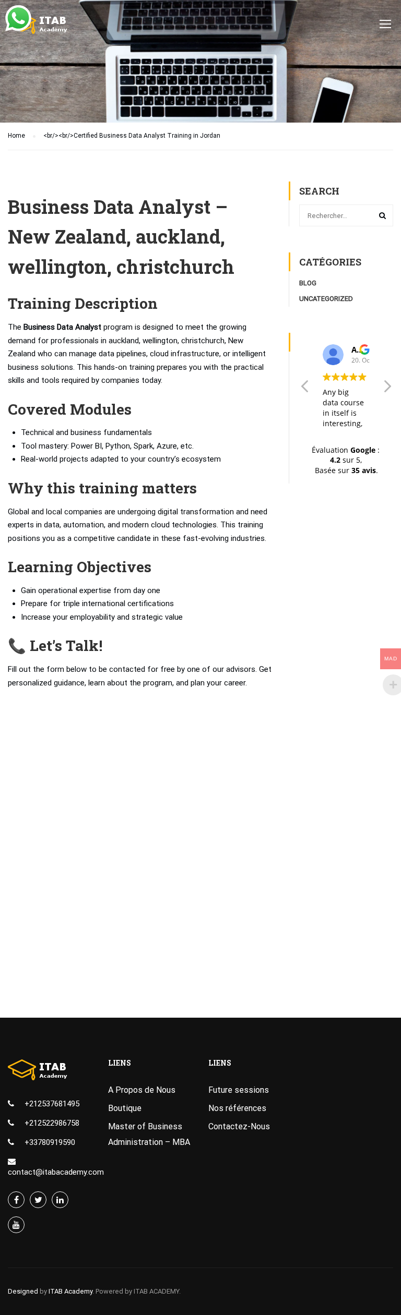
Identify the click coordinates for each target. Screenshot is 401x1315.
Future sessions (238, 1090)
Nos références (237, 1108)
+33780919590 (50, 1142)
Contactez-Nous (239, 1126)
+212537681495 (52, 1103)
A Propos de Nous (141, 1090)
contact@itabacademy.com (56, 1172)
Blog (307, 283)
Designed (23, 1291)
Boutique (124, 1108)
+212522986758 (52, 1123)
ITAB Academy (70, 1291)
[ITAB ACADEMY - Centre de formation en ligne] (48, 28)
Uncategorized (326, 299)
